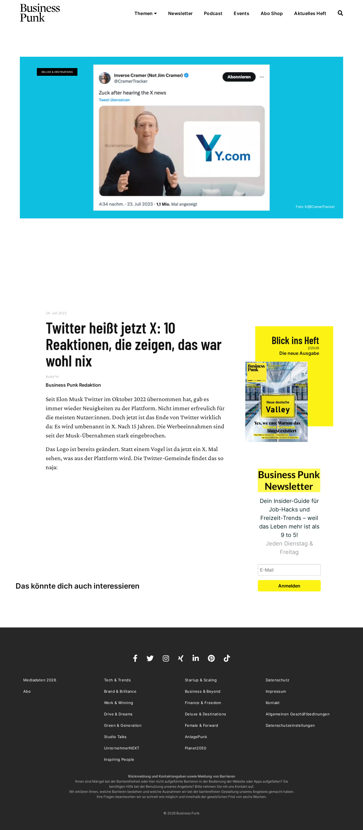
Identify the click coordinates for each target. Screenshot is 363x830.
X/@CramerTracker (320, 207)
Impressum (276, 691)
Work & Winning (118, 702)
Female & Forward (201, 725)
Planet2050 (195, 748)
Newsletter (180, 13)
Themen (144, 13)
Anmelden (289, 586)
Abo (27, 691)
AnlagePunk (196, 736)
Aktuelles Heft (310, 13)
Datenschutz (277, 680)
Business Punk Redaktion (73, 385)
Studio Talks (115, 736)
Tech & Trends (117, 680)
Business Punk (40, 12)
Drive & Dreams (118, 714)
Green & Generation (123, 725)
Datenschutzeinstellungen (290, 725)
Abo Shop (272, 13)
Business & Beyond (203, 691)
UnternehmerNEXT (121, 748)
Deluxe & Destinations (57, 71)
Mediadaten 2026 (39, 680)
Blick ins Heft (295, 340)
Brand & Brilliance (120, 691)
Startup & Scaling (201, 680)
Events (241, 13)
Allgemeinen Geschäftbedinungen (298, 714)
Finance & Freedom (203, 702)
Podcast (213, 13)
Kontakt (273, 702)
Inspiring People (119, 759)
